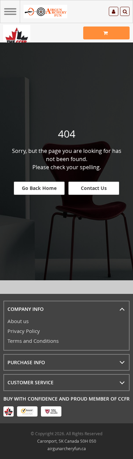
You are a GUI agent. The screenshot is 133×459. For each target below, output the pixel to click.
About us (18, 321)
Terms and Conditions (33, 340)
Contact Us (94, 188)
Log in (113, 12)
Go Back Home (39, 188)
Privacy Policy (24, 331)
